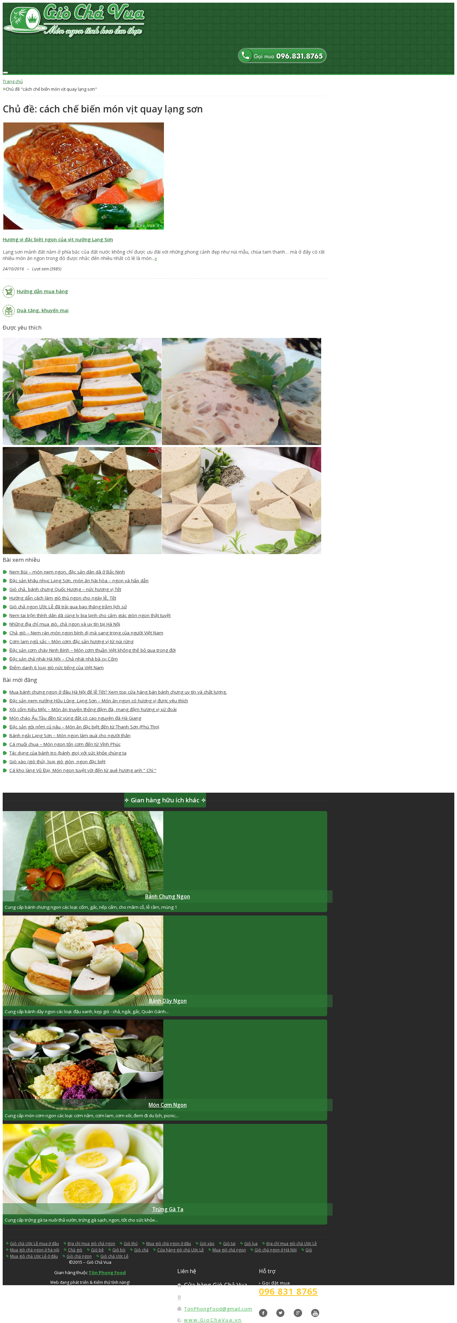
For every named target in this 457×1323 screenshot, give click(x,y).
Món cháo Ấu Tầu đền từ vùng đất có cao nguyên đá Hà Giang (75, 718)
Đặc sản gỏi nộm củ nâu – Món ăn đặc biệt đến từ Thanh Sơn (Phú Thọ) (84, 727)
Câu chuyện (313, 90)
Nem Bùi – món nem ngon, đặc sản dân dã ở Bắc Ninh (67, 572)
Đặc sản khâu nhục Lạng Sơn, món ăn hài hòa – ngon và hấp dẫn (79, 581)
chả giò (75, 1250)
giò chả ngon (79, 1256)
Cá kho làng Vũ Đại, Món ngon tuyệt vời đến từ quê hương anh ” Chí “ (82, 770)
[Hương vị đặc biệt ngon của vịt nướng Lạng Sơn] (84, 228)
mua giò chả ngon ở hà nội (34, 1250)
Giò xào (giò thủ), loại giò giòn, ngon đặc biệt (57, 762)
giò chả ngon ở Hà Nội (276, 1250)
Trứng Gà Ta (167, 1209)
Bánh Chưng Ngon (167, 896)
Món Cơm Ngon (168, 1105)
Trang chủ (312, 77)
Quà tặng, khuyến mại (43, 310)
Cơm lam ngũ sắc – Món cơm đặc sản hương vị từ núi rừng (71, 641)
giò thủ (131, 1243)
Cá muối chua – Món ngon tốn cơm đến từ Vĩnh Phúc (64, 744)
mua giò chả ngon (229, 1250)
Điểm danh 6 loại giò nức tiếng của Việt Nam (56, 668)
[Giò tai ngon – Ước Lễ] (242, 443)
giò (308, 1250)
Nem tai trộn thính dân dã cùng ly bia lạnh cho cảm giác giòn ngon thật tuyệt (90, 615)
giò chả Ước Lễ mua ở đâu (34, 1243)
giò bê (97, 1250)
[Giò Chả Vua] (165, 22)
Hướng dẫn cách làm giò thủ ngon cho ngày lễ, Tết (62, 598)
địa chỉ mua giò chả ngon (91, 1243)
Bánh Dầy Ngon (168, 1000)
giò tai (229, 1243)
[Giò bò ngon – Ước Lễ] (83, 552)
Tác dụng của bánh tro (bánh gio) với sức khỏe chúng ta (67, 753)
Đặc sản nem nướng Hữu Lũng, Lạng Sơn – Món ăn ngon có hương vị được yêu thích (98, 701)
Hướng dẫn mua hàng (42, 291)
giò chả (141, 1250)
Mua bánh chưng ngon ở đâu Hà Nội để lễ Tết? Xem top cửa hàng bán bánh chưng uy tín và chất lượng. (118, 692)
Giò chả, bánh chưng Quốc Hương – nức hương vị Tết (65, 589)
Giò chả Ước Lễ (114, 1256)
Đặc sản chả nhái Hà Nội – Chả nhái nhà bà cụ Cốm (63, 659)
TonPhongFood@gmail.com (218, 1309)
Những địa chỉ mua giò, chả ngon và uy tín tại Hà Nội (64, 624)
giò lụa (251, 1243)
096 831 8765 (288, 1291)
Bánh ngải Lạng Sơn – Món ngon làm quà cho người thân (69, 735)
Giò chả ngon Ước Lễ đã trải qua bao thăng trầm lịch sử (68, 607)
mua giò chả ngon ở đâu (168, 1243)
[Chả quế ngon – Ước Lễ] (83, 443)
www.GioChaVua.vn (213, 1320)
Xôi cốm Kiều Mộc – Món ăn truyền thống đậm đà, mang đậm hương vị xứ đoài (93, 709)
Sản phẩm (311, 84)
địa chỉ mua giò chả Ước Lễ (291, 1243)
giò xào (207, 1243)
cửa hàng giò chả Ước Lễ (180, 1250)
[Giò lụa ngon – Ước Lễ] (242, 552)
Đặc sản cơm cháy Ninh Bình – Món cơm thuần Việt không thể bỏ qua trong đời (92, 650)
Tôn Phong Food (107, 1272)
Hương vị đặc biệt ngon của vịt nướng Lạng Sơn (58, 239)
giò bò (118, 1250)
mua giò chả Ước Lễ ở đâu (34, 1256)
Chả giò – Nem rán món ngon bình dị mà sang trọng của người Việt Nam (86, 633)
